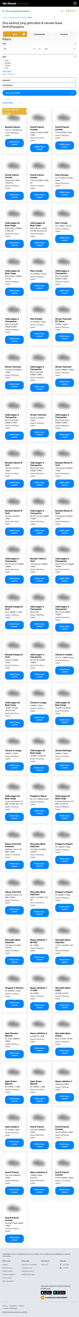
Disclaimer (13, 1306)
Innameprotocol (27, 1268)
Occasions (64, 34)
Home (4, 17)
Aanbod (23, 17)
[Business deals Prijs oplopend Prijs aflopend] (39, 103)
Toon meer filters (13, 93)
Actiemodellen (39, 34)
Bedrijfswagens (14, 17)
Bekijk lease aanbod (14, 143)
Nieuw (30, 17)
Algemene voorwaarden (29, 1264)
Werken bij (44, 1264)
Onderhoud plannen (8, 1274)
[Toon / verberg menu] (74, 3)
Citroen (7, 65)
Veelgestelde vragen (28, 1274)
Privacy (5, 1306)
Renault (8, 63)
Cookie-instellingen (10, 1308)
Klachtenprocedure (28, 1271)
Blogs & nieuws (7, 1268)
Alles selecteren (8, 74)
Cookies (21, 1306)
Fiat (6, 68)
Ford (6, 60)
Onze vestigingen (8, 1281)
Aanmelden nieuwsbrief (56, 1297)
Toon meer (6, 71)
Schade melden (7, 1271)
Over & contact (7, 1278)
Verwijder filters (9, 99)
